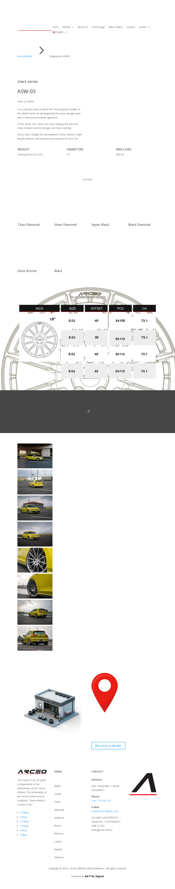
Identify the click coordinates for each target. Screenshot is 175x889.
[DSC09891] (34, 519)
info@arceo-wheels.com (104, 811)
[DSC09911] (34, 571)
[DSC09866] (34, 493)
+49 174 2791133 (101, 800)
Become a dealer (108, 745)
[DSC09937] (34, 649)
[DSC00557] (34, 467)
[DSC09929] (34, 597)
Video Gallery (115, 27)
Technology (98, 27)
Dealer (142, 27)
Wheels (66, 27)
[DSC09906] (34, 545)
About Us (83, 27)
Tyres (55, 27)
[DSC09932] (34, 623)
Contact (130, 27)
